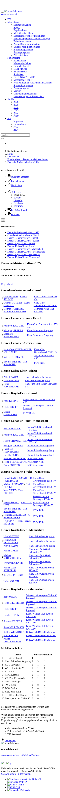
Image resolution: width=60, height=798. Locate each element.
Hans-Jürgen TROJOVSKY (11, 541)
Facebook (18, 203)
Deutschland (13, 156)
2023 (16, 110)
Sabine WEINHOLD (14, 632)
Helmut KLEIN (11, 581)
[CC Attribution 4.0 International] (6, 763)
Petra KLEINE (11, 401)
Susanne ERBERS (13, 621)
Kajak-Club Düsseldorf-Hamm (41, 632)
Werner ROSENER (13, 563)
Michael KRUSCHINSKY (13, 556)
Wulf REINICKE (12, 428)
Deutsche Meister (22, 66)
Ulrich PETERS (11, 380)
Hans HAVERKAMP (11, 385)
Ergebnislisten (20, 30)
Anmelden (10, 740)
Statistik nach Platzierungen (27, 46)
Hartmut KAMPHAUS (15, 311)
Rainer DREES (11, 550)
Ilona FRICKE (11, 635)
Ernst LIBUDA (11, 455)
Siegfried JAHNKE (13, 575)
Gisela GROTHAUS (10, 413)
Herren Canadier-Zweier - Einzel (23, 240)
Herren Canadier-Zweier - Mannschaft (26, 251)
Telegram (18, 206)
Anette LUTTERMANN (12, 640)
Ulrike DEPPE (11, 407)
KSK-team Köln (36, 458)
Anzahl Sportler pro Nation (27, 44)
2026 (16, 102)
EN (9, 19)
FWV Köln (39, 363)
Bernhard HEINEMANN (11, 335)
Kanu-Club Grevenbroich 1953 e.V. (45, 304)
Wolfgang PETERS (13, 330)
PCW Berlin (29, 413)
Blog (16, 129)
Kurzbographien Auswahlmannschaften (33, 82)
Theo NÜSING (11, 502)
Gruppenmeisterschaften (25, 93)
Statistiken (19, 74)
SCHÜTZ (8, 357)
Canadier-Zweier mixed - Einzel (23, 235)
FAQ (16, 126)
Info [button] (9, 118)
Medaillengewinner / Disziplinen (29, 35)
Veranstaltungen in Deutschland (29, 96)
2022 (16, 113)
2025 (16, 104)
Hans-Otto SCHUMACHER (18, 349)
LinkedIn (18, 200)
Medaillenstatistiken (23, 33)
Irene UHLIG (10, 596)
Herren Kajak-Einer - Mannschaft (23, 254)
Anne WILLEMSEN (14, 627)
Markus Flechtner (31, 755)
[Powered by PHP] (17, 782)
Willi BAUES (10, 352)
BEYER (19, 357)
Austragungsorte (22, 52)
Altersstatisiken (21, 55)
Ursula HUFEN (11, 615)
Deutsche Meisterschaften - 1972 (23, 162)
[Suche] (2, 138)
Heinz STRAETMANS (15, 461)
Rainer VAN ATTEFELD (10, 569)
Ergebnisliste (7, 284)
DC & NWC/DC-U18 (24, 77)
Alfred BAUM (11, 377)
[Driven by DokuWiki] (18, 790)
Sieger (17, 27)
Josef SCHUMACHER (15, 441)
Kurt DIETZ (10, 490)
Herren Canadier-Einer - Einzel (22, 238)
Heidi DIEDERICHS (14, 603)
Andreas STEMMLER (15, 458)
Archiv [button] (10, 99)
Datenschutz (20, 124)
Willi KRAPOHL (15, 363)
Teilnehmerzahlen (22, 41)
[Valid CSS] (13, 787)
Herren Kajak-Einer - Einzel (21, 243)
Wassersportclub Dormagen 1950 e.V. (43, 497)
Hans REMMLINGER (15, 514)
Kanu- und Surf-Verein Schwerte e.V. (40, 550)
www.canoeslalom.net (12, 755)
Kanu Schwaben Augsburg (40, 330)
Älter (16, 115)
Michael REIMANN (14, 484)
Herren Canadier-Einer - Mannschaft (25, 249)
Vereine (17, 91)
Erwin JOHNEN (12, 465)
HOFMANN (10, 521)
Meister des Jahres (22, 24)
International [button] (13, 22)
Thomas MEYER (12, 361)
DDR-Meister (20, 69)
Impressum (19, 121)
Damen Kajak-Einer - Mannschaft (23, 257)
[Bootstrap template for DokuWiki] (24, 779)
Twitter (17, 197)
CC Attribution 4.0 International (16, 774)
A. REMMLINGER (17, 516)
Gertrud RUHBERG (14, 309)
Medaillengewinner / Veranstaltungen (32, 38)
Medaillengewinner (23, 80)
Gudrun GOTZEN (13, 302)
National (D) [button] (13, 58)
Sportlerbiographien (23, 49)
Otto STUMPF (11, 296)
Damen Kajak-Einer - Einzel (21, 246)
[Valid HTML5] (15, 784)
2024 (16, 107)
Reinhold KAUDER (14, 325)
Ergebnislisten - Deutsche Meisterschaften (27, 159)
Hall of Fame (20, 60)
